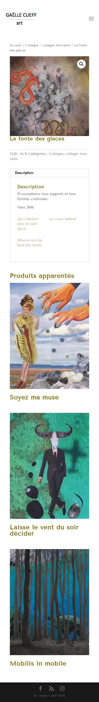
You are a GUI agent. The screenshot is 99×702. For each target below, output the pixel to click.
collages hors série (56, 45)
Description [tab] (24, 173)
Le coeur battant (63, 219)
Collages (31, 45)
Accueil (15, 45)
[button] (81, 64)
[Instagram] (62, 689)
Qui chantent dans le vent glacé (27, 224)
